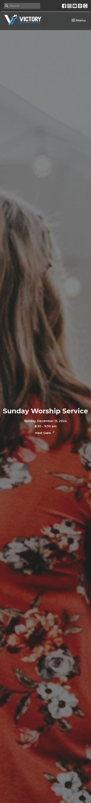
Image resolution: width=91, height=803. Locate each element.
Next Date (43, 433)
